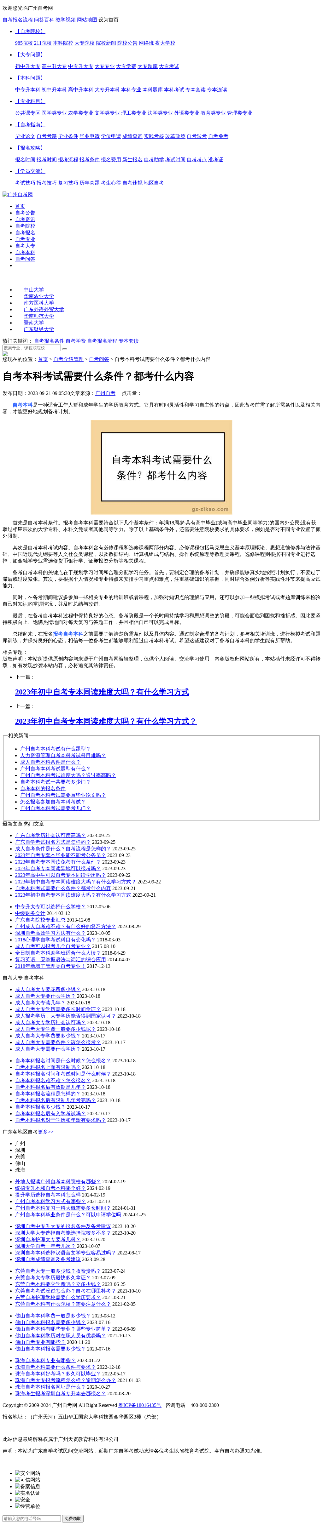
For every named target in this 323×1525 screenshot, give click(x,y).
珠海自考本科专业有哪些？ (45, 1360)
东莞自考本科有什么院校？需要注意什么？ (63, 1304)
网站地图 (87, 19)
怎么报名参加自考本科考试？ (53, 801)
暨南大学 (34, 322)
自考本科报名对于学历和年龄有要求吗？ (60, 1120)
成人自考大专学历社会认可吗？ (50, 1022)
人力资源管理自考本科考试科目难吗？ (63, 755)
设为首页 (108, 19)
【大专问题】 (30, 54)
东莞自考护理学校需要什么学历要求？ (58, 1297)
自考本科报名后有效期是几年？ (50, 1087)
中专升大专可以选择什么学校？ (50, 906)
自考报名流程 (18, 19)
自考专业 (25, 239)
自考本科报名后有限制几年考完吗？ (55, 1100)
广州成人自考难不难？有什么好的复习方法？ (65, 926)
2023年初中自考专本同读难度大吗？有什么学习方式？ (75, 881)
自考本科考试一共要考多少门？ (55, 782)
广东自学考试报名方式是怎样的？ (53, 842)
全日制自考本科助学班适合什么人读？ (58, 953)
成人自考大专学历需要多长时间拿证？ (58, 1009)
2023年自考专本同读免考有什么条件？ (58, 862)
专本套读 (129, 341)
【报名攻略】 (30, 148)
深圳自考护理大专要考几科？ (48, 1239)
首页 (20, 206)
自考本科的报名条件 (43, 788)
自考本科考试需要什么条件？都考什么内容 (63, 888)
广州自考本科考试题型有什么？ (55, 768)
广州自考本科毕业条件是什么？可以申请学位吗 (68, 1214)
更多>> (46, 1131)
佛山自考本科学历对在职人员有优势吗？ (60, 1335)
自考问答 (25, 259)
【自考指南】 (30, 124)
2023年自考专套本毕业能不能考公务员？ (60, 855)
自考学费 (76, 341)
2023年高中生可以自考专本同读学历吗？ (60, 875)
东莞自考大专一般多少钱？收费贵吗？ (58, 1271)
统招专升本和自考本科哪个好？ (50, 1188)
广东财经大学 (39, 329)
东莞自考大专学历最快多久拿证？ (53, 1277)
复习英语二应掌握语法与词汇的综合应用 (60, 959)
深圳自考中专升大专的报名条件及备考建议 (63, 1226)
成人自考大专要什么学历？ (45, 996)
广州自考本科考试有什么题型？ (55, 748)
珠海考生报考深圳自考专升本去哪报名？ (60, 1393)
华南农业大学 (39, 296)
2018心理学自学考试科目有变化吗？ (55, 939)
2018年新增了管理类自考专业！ (50, 966)
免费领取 (73, 1518)
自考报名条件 (49, 341)
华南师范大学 (39, 316)
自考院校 (25, 226)
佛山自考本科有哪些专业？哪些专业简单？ (63, 1329)
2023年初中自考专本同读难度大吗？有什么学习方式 (73, 895)
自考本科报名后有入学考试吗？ (50, 1113)
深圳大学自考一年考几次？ (45, 1246)
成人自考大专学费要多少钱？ (48, 1035)
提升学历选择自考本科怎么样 (48, 1194)
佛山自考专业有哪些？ (40, 1342)
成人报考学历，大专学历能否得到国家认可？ (65, 1016)
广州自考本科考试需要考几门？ (55, 808)
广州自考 (105, 393)
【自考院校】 (30, 31)
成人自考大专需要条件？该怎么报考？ (58, 1042)
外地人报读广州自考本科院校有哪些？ (58, 1181)
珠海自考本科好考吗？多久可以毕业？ (58, 1373)
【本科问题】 (30, 78)
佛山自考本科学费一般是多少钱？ (53, 1315)
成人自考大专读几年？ (40, 1002)
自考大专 (25, 245)
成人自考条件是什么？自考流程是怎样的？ (63, 848)
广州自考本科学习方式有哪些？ (50, 1201)
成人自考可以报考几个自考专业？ (53, 946)
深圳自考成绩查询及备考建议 (48, 1259)
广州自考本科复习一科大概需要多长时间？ (63, 1208)
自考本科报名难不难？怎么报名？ (53, 1080)
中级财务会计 (30, 913)
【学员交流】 (30, 171)
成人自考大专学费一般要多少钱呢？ (55, 1029)
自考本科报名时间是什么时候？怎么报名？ (63, 1060)
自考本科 (25, 252)
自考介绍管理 (68, 359)
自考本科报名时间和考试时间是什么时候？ (63, 1074)
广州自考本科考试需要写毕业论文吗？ (63, 795)
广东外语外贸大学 (44, 309)
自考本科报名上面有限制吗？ (48, 1067)
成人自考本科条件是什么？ (50, 762)
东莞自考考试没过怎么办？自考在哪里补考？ (65, 1291)
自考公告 (25, 212)
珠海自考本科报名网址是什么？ (50, 1387)
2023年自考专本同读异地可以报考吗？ (58, 868)
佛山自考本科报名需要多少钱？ (50, 1322)
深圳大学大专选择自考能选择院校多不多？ (63, 1233)
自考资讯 (25, 219)
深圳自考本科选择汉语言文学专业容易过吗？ (65, 1252)
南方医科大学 (39, 303)
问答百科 (44, 19)
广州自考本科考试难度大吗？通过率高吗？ (68, 775)
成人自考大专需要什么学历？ (48, 1049)
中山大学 (34, 289)
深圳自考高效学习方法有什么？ (50, 933)
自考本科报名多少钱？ (40, 1107)
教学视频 (66, 19)
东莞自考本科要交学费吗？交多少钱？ (58, 1284)
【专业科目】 (30, 101)
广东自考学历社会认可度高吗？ (50, 835)
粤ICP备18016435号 (140, 1405)
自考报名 (25, 232)
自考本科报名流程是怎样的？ (48, 1093)
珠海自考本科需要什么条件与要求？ (55, 1367)
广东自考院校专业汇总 (40, 919)
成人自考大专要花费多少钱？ (48, 989)
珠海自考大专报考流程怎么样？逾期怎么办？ (65, 1380)
